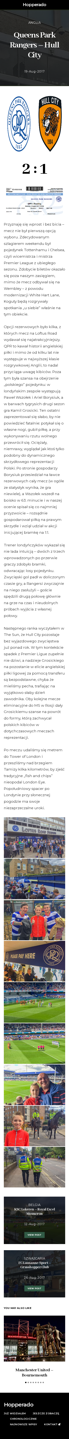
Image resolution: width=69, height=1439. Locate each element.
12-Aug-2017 (34, 1224)
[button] (64, 4)
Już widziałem (15, 1413)
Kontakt (51, 1424)
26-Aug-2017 (34, 1277)
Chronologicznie (23, 1418)
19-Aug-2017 (34, 71)
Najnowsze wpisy (23, 1424)
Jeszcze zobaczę (46, 1413)
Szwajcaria (34, 1258)
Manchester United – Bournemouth (34, 1372)
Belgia (34, 1205)
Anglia (34, 22)
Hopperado (34, 4)
